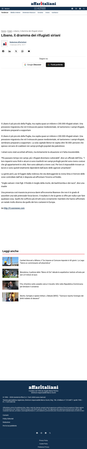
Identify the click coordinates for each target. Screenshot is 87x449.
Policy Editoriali (8, 419)
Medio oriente (15, 12)
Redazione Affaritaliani (18, 42)
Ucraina (40, 12)
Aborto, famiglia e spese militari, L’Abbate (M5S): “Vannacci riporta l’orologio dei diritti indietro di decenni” (51, 297)
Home (3, 31)
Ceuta (47, 12)
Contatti (5, 415)
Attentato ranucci (29, 12)
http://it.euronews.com (14, 208)
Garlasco (55, 12)
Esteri (10, 31)
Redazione (6, 422)
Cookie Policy (43, 444)
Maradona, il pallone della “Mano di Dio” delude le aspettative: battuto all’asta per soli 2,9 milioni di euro (52, 273)
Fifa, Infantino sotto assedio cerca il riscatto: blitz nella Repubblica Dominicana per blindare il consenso (51, 285)
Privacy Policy (43, 440)
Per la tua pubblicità (10, 426)
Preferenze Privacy (43, 447)
